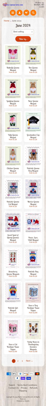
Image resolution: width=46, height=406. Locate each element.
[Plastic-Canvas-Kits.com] (12, 5)
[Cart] (26, 13)
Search (12, 385)
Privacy (24, 388)
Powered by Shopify (23, 401)
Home (6, 21)
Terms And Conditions (27, 385)
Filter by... (23, 39)
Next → (29, 361)
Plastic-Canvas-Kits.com (25, 397)
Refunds (34, 388)
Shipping (23, 391)
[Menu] (13, 13)
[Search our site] (33, 13)
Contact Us (14, 388)
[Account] (20, 13)
